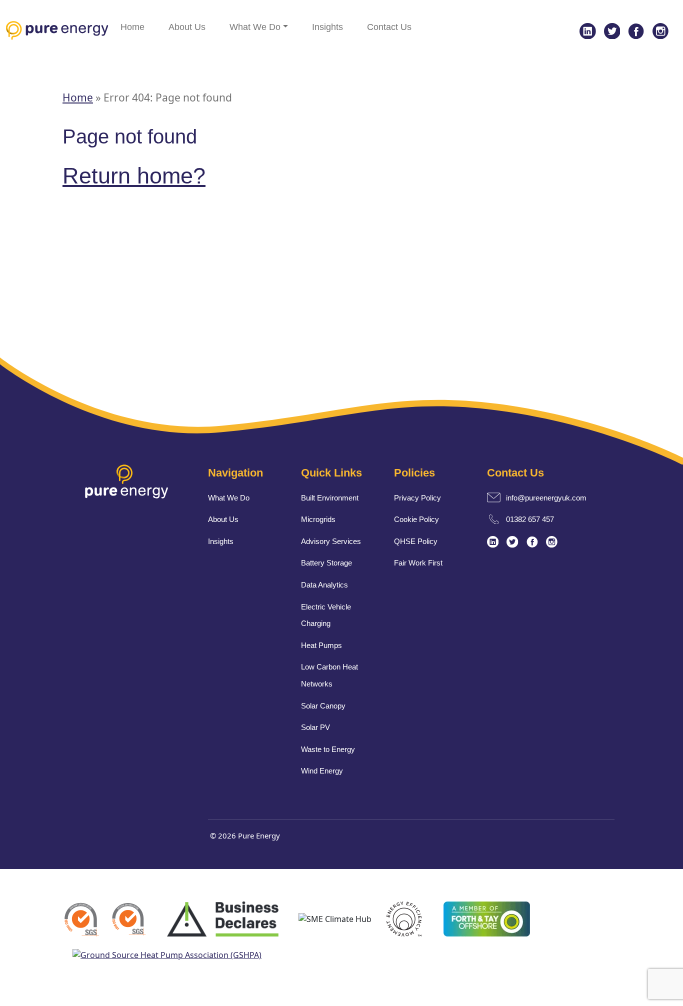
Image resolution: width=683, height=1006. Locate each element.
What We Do (255, 27)
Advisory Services (331, 541)
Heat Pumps (321, 645)
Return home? (134, 175)
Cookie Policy (416, 519)
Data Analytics (324, 584)
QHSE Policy (416, 541)
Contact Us (389, 27)
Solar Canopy (323, 706)
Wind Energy (322, 770)
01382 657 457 (530, 519)
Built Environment (329, 498)
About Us (187, 27)
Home (132, 27)
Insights (327, 27)
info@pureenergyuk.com (546, 498)
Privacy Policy (417, 498)
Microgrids (318, 519)
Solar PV (315, 727)
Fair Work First (418, 562)
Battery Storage (326, 562)
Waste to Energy (328, 749)
